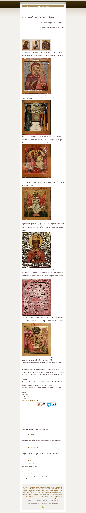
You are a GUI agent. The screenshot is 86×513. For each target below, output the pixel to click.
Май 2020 (55, 490)
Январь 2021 (30, 490)
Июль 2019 (47, 491)
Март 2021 (24, 490)
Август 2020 (46, 490)
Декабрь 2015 (57, 493)
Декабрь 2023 (41, 488)
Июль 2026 (27, 487)
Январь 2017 (57, 492)
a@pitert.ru (36, 501)
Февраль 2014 (44, 494)
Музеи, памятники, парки (28, 400)
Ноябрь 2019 (33, 491)
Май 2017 (46, 492)
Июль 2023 (57, 488)
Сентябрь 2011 (54, 495)
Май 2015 (39, 493)
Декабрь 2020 (33, 490)
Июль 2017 (40, 492)
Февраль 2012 (38, 495)
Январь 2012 (41, 495)
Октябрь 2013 (57, 494)
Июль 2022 (55, 489)
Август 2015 (31, 493)
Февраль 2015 (47, 493)
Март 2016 (48, 493)
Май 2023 (24, 489)
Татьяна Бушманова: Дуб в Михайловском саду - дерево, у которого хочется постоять (45, 459)
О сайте (23, 6)
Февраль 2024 (35, 488)
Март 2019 (57, 491)
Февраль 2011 (35, 496)
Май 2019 (52, 491)
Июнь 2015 (36, 493)
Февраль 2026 (41, 487)
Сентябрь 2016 (31, 493)
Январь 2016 (54, 493)
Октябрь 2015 (24, 493)
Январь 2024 (38, 488)
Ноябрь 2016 (24, 493)
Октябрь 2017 (30, 492)
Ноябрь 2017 (27, 492)
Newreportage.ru (36, 400)
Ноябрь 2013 (54, 494)
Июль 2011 (60, 495)
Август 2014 (27, 494)
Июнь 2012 (27, 495)
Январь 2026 (44, 487)
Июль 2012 (24, 495)
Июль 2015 (34, 493)
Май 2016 (42, 493)
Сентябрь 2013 (61, 494)
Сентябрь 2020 (43, 490)
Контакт (42, 6)
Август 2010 (54, 496)
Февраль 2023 (32, 489)
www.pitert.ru (57, 501)
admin (31, 19)
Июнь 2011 (24, 496)
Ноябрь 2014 (57, 493)
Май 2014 (36, 494)
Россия (23, 400)
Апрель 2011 (29, 496)
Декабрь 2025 (47, 487)
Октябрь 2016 (27, 493)
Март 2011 (32, 496)
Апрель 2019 (54, 491)
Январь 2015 (51, 493)
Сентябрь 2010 (51, 496)
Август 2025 (60, 487)
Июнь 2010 (60, 496)
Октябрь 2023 (48, 488)
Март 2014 (41, 494)
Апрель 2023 (26, 489)
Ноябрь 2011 (47, 495)
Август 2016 (34, 493)
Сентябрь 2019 (40, 491)
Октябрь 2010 (48, 496)
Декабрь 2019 (30, 491)
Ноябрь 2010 (44, 496)
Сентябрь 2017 (34, 492)
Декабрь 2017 (24, 492)
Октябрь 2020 (39, 490)
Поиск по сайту (48, 6)
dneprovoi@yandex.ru (49, 501)
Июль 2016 (37, 493)
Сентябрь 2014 (24, 494)
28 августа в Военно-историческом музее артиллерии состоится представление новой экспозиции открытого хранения (46, 446)
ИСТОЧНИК (24, 398)
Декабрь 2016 (60, 492)
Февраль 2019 (60, 491)
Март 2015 (45, 493)
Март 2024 (32, 488)
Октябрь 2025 (53, 487)
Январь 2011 (38, 496)
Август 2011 (57, 495)
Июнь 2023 (60, 488)
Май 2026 (32, 487)
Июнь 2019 (49, 491)
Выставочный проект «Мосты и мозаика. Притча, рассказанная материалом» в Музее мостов (46, 433)
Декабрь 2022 (38, 489)
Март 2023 (29, 489)
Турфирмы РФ (37, 6)
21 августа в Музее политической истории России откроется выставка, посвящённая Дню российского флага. (44, 471)
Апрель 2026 (35, 487)
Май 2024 (27, 488)
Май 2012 (29, 495)
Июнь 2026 (30, 487)
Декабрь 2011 (44, 495)
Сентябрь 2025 (57, 487)
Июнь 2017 (43, 492)
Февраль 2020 (24, 491)
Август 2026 (24, 487)
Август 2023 (54, 488)
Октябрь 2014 (60, 493)
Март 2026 (38, 487)
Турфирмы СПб (29, 6)
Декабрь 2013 (50, 494)
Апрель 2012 (32, 495)
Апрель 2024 (29, 488)
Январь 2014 (47, 494)
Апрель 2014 (38, 494)
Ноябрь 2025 (50, 487)
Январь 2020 (27, 491)
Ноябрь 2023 (44, 488)
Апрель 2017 (48, 492)
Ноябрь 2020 (36, 490)
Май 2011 (27, 496)
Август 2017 (37, 492)
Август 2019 (43, 491)
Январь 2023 (35, 489)
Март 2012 (35, 495)
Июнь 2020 (52, 490)
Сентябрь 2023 (51, 488)
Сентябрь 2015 (28, 493)
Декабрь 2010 (41, 496)
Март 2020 (60, 490)
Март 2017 (51, 492)
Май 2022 (60, 489)
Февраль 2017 (54, 492)
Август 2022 (52, 489)
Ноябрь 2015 (60, 493)
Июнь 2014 (33, 494)
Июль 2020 (49, 490)
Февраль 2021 (27, 490)
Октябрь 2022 (45, 489)
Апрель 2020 (57, 490)
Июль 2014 (30, 494)
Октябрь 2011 (50, 495)
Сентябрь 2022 (48, 489)
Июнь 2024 (24, 488)
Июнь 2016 (40, 493)
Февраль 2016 (51, 493)
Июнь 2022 (57, 489)
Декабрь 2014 (54, 493)
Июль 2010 (57, 496)
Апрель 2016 (45, 493)
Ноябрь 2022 (42, 489)
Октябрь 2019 (37, 491)
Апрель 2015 (42, 493)
